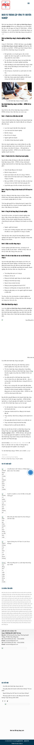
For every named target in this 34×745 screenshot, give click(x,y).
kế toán (12, 615)
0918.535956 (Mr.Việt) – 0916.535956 (19, 442)
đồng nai (6, 624)
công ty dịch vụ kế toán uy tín (8, 598)
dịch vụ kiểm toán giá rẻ (18, 600)
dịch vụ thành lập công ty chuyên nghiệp (13, 458)
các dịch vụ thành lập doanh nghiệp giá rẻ (21, 596)
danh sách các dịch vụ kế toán (21, 598)
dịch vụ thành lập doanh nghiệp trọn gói (17, 611)
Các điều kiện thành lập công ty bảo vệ (13, 686)
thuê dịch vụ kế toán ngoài (18, 617)
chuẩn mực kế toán (25, 594)
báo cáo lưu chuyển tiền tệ (12, 592)
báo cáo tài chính (22, 592)
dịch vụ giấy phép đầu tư (7, 600)
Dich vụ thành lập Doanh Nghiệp (10, 457)
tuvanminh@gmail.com (12, 640)
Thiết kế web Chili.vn (17, 743)
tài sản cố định (26, 618)
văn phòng (20, 620)
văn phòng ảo (25, 622)
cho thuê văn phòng (16, 594)
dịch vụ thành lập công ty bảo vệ (13, 607)
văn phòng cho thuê (6, 622)
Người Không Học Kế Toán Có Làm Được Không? (16, 693)
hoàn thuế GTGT (25, 613)
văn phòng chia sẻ (27, 620)
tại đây (28, 450)
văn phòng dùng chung (16, 622)
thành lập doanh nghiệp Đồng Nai (15, 618)
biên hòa (4, 592)
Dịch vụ (30, 598)
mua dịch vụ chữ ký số (19, 615)
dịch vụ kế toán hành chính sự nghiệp (18, 603)
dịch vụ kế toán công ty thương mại (18, 602)
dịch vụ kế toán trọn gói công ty (17, 605)
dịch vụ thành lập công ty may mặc (12, 609)
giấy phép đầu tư (18, 613)
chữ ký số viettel (7, 596)
